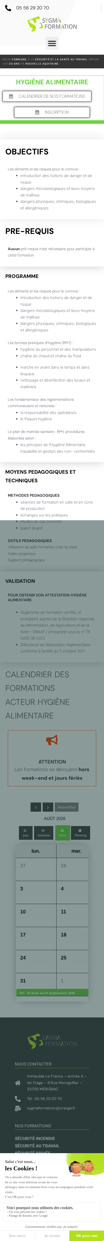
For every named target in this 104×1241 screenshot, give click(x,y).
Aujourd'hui (66, 807)
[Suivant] (48, 807)
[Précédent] (36, 807)
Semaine (44, 835)
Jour (26, 835)
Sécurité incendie (35, 1138)
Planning (80, 835)
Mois (62, 835)
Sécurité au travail (37, 1145)
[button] (52, 43)
